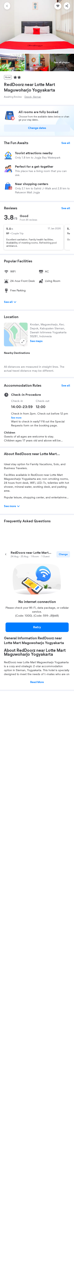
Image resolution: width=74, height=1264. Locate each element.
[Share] (67, 5)
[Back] (7, 5)
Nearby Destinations (17, 353)
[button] (16, 334)
